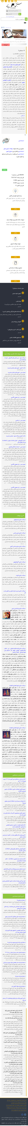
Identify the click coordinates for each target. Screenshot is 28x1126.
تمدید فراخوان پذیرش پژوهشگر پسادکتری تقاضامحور (14, 869)
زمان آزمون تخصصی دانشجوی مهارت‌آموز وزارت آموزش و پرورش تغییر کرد (15, 931)
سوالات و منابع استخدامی (14, 1108)
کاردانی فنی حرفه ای (15, 1105)
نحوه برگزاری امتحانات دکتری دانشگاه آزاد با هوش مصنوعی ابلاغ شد (15, 790)
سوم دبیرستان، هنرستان (22, 1108)
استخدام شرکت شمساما (20, 976)
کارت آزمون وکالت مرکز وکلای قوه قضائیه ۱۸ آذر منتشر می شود (14, 999)
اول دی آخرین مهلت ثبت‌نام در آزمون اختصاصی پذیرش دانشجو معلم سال (14, 882)
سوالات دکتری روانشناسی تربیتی (18, 609)
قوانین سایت (14, 1110)
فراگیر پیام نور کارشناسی (15, 1103)
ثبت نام (7, 16)
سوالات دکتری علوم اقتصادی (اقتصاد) (17, 686)
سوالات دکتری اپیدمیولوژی (19, 520)
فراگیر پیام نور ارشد (23, 1103)
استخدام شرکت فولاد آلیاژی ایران (18, 986)
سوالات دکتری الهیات (20, 575)
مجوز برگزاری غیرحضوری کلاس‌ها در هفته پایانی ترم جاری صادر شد (15, 814)
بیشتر (4, 169)
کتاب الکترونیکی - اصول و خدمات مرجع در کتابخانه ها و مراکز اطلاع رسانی (14, 441)
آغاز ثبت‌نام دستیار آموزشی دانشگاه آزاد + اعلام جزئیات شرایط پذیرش (15, 860)
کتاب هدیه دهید (8, 27)
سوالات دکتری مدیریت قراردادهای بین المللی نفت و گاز (15, 592)
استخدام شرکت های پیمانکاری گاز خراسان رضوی (15, 917)
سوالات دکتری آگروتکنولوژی (19, 562)
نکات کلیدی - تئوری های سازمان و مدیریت (16, 368)
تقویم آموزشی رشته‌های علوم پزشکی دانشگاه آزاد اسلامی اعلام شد (15, 850)
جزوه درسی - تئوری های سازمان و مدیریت (16, 372)
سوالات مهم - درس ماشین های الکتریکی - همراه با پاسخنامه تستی (15, 359)
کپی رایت (5, 45)
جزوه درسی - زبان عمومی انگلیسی (18, 397)
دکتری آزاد (21, 1100)
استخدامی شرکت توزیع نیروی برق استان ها (16, 942)
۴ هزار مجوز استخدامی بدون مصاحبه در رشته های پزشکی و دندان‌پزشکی (15, 907)
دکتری (25, 1100)
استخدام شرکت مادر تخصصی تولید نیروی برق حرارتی (14, 963)
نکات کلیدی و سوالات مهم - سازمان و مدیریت (15, 436)
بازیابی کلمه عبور (11, 16)
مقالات (8, 1108)
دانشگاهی (23, 116)
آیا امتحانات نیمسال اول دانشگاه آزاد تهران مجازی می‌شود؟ (15, 802)
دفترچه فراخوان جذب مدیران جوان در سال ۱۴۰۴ (15, 952)
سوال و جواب (20, 1110)
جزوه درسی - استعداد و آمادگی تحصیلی (17, 447)
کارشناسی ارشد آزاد (10, 1100)
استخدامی (21, 140)
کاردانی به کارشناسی (22, 1105)
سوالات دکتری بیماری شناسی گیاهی (17, 546)
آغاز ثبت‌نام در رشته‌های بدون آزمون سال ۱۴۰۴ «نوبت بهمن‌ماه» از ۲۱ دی (14, 780)
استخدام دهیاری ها (21, 900)
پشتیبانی (24, 1110)
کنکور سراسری (8, 1105)
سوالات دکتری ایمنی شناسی (19, 533)
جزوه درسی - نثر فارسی (20, 420)
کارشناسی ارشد (16, 1100)
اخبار (17, 1110)
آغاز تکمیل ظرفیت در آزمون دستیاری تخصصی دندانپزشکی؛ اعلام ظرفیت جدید (16, 826)
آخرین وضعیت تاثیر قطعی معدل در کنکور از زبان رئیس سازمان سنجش (14, 836)
